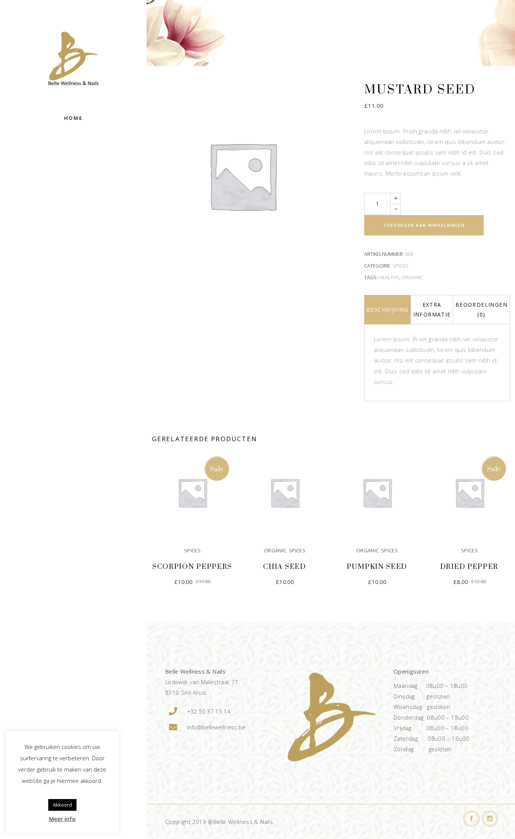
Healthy (389, 277)
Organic (412, 277)
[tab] (387, 309)
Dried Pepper (469, 566)
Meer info (62, 818)
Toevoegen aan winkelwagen (423, 225)
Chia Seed (284, 566)
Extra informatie (432, 309)
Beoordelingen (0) (481, 309)
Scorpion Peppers (192, 566)
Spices (400, 265)
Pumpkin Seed (377, 566)
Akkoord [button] (62, 804)
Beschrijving (387, 309)
